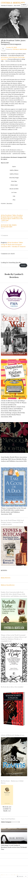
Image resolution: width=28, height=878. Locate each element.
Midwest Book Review (8, 585)
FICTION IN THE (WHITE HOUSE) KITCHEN (9, 227)
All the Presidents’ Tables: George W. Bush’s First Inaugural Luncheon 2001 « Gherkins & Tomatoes (13, 244)
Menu (24, 4)
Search (23, 265)
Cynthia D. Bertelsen (19, 49)
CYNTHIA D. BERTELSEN (13, 3)
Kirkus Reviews (5, 577)
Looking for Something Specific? (11, 262)
